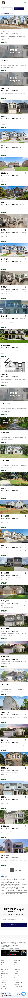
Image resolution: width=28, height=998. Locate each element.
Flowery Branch (18, 986)
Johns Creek (17, 960)
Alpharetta (3, 960)
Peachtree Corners (18, 982)
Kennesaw (16, 984)
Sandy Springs (4, 973)
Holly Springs (4, 980)
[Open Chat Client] (23, 994)
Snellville (3, 982)
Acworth (3, 975)
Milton (3, 962)
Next (20, 870)
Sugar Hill (16, 975)
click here (3, 892)
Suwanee (16, 964)
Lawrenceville (4, 969)
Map (15, 994)
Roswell (16, 962)
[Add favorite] (25, 31)
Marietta (3, 971)
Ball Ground (4, 986)
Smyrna (3, 978)
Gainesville (4, 988)
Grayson (16, 980)
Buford (15, 967)
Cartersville (17, 978)
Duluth (3, 967)
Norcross (3, 984)
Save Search (20, 9)
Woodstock (17, 969)
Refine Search (7, 9)
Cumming (3, 964)
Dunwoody (16, 971)
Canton (16, 973)
